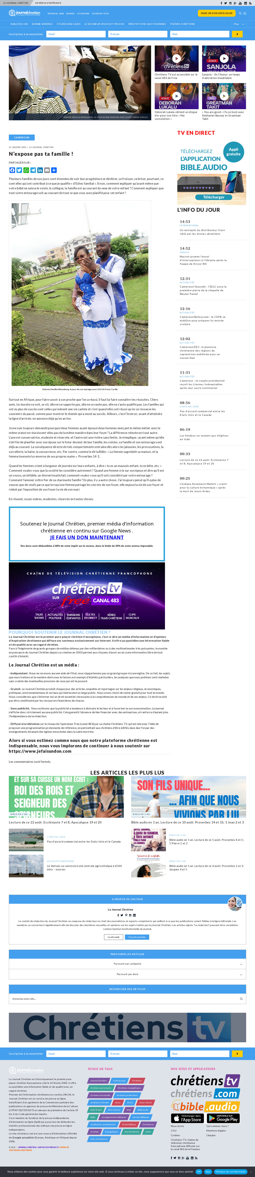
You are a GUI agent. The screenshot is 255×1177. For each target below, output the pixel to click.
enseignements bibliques (114, 1117)
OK (199, 1171)
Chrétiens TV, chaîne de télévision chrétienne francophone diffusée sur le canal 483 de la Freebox (185, 1144)
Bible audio (143, 1110)
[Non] (250, 1172)
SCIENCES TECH (100, 13)
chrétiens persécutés (100, 1088)
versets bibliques (141, 1117)
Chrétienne (148, 1124)
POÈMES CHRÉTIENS (182, 23)
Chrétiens (137, 1080)
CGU (173, 1130)
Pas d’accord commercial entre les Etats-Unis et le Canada (84, 841)
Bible (92, 1117)
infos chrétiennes (99, 1139)
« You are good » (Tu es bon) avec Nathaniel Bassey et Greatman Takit (223, 115)
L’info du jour (119, 1080)
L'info (148, 1131)
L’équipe (211, 1135)
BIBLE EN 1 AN (19, 23)
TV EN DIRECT (196, 133)
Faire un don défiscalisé (217, 13)
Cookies (175, 1135)
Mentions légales (216, 1130)
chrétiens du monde (100, 1095)
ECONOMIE (83, 13)
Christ (130, 1102)
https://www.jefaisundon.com (40, 751)
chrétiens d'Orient (99, 1102)
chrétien (94, 1131)
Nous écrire (177, 1126)
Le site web (114, 937)
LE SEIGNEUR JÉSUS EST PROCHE (104, 23)
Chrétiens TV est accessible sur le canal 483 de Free (176, 76)
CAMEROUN (21, 137)
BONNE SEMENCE (42, 23)
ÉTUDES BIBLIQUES (68, 23)
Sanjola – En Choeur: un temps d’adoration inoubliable (221, 76)
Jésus (118, 1102)
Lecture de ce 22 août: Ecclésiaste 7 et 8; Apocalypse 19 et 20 (55, 822)
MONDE (70, 13)
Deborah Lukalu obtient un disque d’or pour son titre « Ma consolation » (176, 115)
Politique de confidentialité (231, 1171)
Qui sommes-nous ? (217, 1126)
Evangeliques (111, 1131)
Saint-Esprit (96, 1110)
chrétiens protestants (127, 1095)
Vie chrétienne (132, 1131)
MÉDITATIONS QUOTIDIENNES (147, 23)
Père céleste (114, 1110)
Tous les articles (137, 937)
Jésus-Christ (145, 1102)
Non (208, 1171)
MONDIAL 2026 (56, 13)
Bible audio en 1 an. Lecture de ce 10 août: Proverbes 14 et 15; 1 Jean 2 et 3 (187, 822)
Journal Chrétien (21, 1079)
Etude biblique (129, 1124)
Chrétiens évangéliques (129, 1088)
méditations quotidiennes (103, 1124)
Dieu (129, 1110)
